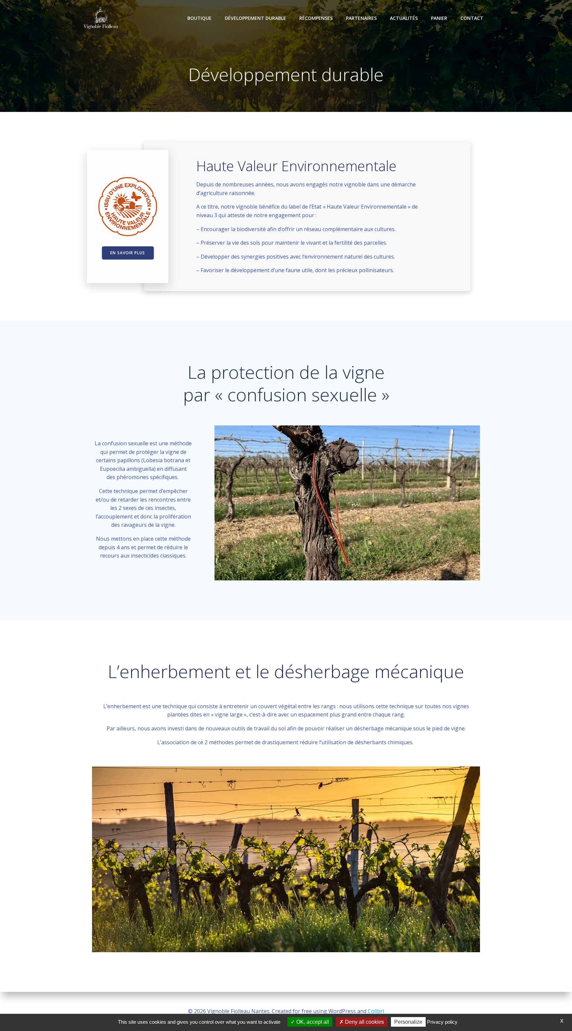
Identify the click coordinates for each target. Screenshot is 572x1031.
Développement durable (255, 18)
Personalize (408, 1022)
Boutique (199, 18)
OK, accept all (312, 1022)
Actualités (404, 18)
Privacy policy (442, 1022)
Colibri (376, 1011)
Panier (439, 18)
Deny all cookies (364, 1022)
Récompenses (316, 18)
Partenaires (361, 18)
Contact (471, 18)
